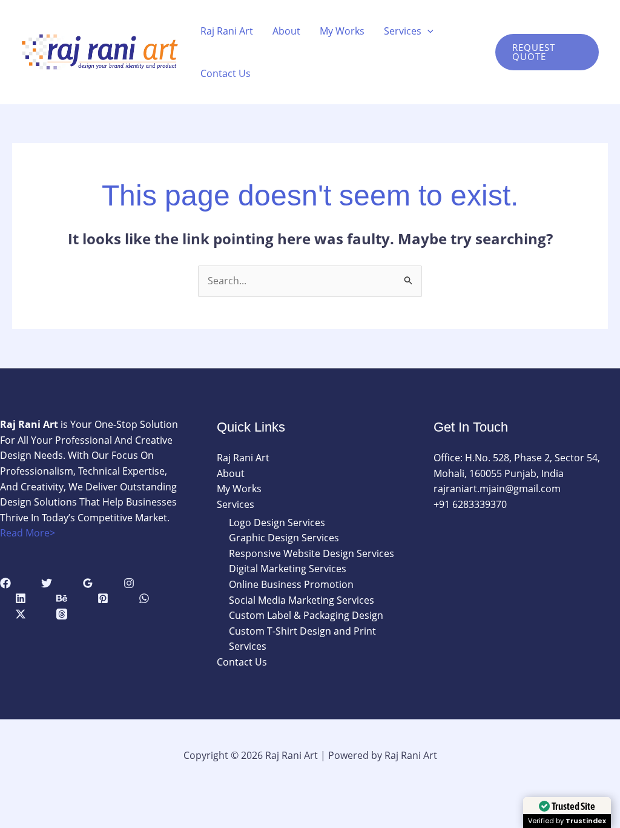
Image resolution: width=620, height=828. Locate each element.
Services (402, 31)
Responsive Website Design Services (311, 553)
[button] (427, 31)
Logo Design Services (277, 522)
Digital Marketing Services (287, 568)
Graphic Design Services (284, 537)
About (286, 31)
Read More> (27, 532)
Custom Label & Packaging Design (306, 615)
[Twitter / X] (20, 614)
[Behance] (61, 598)
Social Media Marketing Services (301, 600)
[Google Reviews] (87, 583)
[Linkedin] (20, 598)
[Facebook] (5, 583)
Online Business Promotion (291, 584)
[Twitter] (46, 583)
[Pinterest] (102, 598)
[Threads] (61, 614)
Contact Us (225, 73)
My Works (342, 31)
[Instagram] (129, 583)
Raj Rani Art (226, 31)
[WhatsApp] (144, 598)
